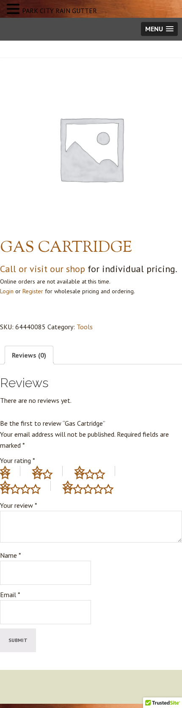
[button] (14, 9)
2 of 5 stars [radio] (47, 471)
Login (7, 291)
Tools (85, 326)
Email (10, 594)
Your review (18, 505)
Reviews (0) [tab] (29, 355)
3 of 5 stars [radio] (94, 471)
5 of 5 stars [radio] (93, 486)
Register (32, 291)
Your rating (17, 460)
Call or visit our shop (42, 269)
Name (10, 555)
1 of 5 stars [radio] (10, 471)
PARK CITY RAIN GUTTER (59, 10)
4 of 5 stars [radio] (25, 486)
